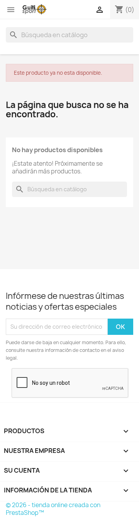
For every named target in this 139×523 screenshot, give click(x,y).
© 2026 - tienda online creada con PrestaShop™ (53, 509)
